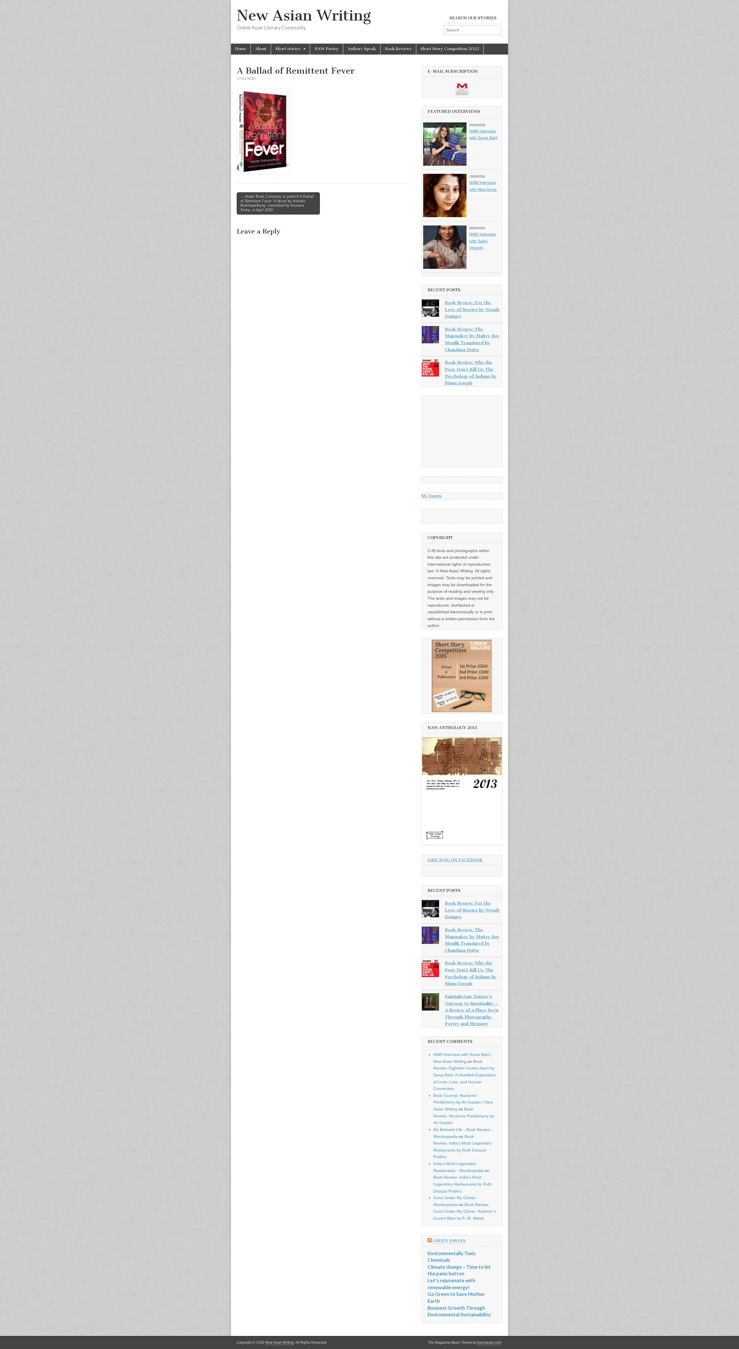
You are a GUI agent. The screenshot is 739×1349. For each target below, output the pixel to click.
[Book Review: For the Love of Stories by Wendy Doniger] (430, 309)
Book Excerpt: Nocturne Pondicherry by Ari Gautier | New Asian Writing (463, 1102)
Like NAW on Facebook (455, 860)
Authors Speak (362, 48)
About (260, 48)
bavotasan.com (489, 1343)
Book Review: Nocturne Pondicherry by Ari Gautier (463, 1116)
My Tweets (431, 495)
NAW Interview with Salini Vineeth (482, 241)
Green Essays (449, 1240)
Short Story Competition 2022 (450, 48)
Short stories (288, 48)
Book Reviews (398, 48)
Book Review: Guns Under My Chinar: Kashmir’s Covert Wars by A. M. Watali (464, 1211)
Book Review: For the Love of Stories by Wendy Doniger (472, 309)
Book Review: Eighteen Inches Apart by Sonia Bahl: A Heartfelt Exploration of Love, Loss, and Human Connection (464, 1075)
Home (240, 48)
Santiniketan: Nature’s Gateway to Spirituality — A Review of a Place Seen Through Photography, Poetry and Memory (472, 1010)
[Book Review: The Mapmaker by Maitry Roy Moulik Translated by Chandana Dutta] (430, 336)
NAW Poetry (326, 48)
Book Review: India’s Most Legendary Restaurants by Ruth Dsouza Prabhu (462, 1184)
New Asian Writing (304, 15)
